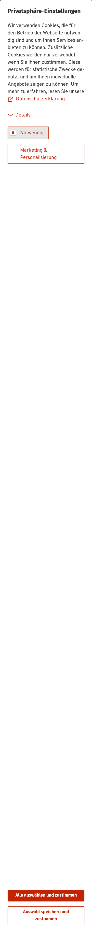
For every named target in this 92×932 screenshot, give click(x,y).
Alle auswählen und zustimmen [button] (46, 895)
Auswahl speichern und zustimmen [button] (46, 915)
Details (22, 115)
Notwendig (31, 133)
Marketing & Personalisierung (38, 154)
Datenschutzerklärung (40, 99)
